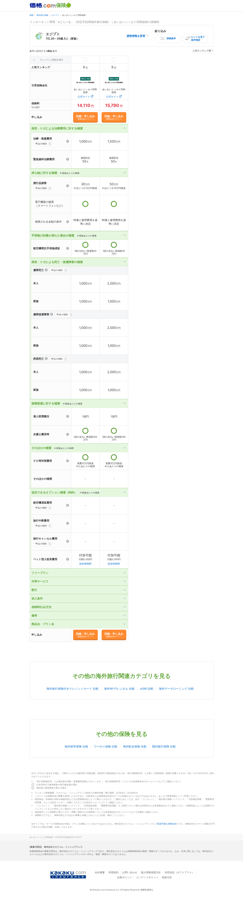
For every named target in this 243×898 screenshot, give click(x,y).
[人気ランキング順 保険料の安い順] (203, 51)
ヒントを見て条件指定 (198, 38)
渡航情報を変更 (136, 36)
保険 (31, 15)
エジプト (55, 15)
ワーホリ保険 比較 (105, 746)
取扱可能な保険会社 (166, 823)
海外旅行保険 (42, 15)
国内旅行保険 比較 (164, 746)
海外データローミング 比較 (176, 688)
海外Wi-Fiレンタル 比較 (119, 688)
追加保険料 (85, 563)
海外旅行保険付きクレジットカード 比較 (72, 688)
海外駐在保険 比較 (135, 746)
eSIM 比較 (146, 688)
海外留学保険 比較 (76, 746)
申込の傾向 (41, 143)
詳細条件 (171, 38)
